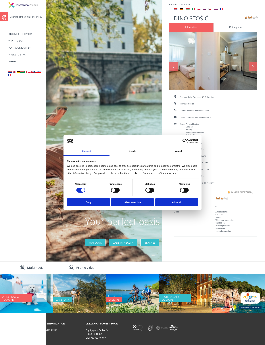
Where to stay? (17, 54)
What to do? (15, 40)
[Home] (6, 1)
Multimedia (35, 267)
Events (12, 61)
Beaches (149, 242)
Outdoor (95, 242)
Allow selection (132, 202)
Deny (88, 202)
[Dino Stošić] (10, 71)
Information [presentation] (191, 27)
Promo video (85, 267)
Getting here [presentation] (235, 27)
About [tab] (178, 151)
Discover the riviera (20, 33)
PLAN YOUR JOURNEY (19, 47)
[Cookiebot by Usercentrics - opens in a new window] (184, 141)
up (229, 192)
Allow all (176, 202)
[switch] (115, 190)
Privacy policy (50, 329)
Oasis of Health (123, 242)
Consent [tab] (86, 151)
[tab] (191, 27)
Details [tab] (132, 151)
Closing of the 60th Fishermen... (25, 16)
